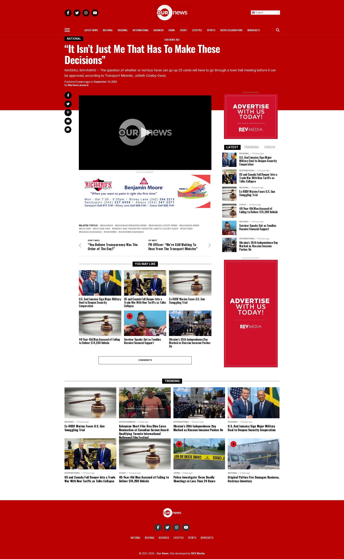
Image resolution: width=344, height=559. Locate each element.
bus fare (85, 229)
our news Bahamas (132, 232)
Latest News (91, 30)
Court (183, 30)
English (259, 12)
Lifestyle (197, 30)
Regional (123, 30)
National (108, 30)
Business (158, 30)
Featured (187, 229)
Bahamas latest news (163, 225)
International (141, 30)
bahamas (107, 225)
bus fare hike (102, 229)
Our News (111, 232)
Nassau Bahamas (91, 232)
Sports (211, 30)
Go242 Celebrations (231, 30)
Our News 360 (172, 39)
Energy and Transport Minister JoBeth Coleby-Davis (145, 229)
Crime (171, 30)
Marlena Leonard (78, 85)
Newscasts (253, 30)
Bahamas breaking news (131, 225)
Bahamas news (190, 225)
